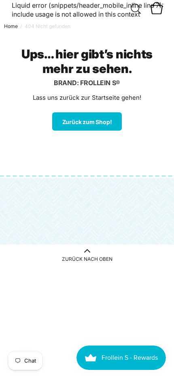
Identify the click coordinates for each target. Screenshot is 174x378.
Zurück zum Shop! (87, 121)
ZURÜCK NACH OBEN (87, 259)
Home (11, 26)
